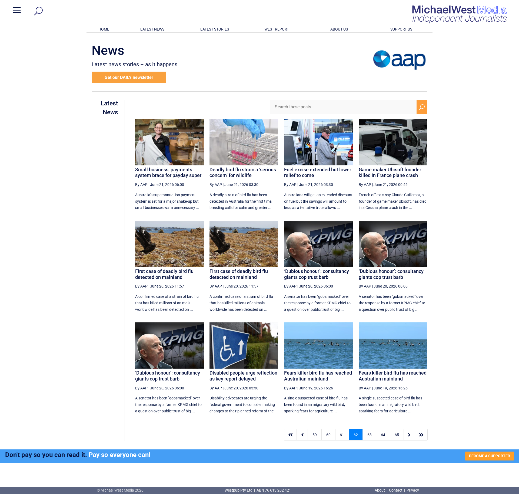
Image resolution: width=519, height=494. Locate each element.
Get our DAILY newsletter (129, 77)
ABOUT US (339, 29)
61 (342, 435)
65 (397, 435)
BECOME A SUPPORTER (489, 456)
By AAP (141, 184)
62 (356, 435)
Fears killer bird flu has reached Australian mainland (318, 376)
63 (369, 435)
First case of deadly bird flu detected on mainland (164, 274)
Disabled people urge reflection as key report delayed (243, 376)
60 (328, 435)
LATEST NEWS (152, 29)
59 (314, 435)
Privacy (413, 490)
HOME (103, 29)
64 (383, 435)
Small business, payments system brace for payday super (168, 172)
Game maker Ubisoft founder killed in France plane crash (390, 172)
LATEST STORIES (214, 29)
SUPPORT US (401, 29)
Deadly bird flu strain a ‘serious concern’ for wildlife (242, 172)
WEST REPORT (276, 29)
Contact (395, 490)
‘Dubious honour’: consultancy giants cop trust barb (316, 274)
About (380, 490)
